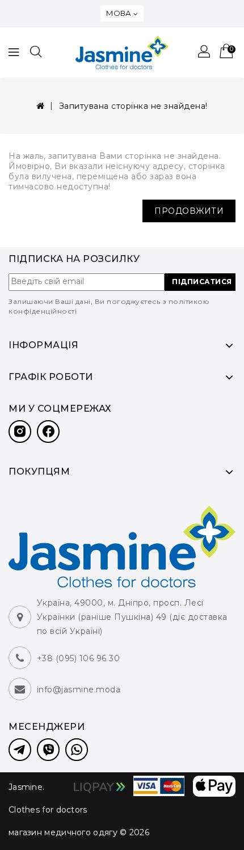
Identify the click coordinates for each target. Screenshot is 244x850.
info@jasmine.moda (79, 689)
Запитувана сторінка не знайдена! (133, 106)
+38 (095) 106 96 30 (78, 658)
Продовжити (189, 211)
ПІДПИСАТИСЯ (202, 281)
